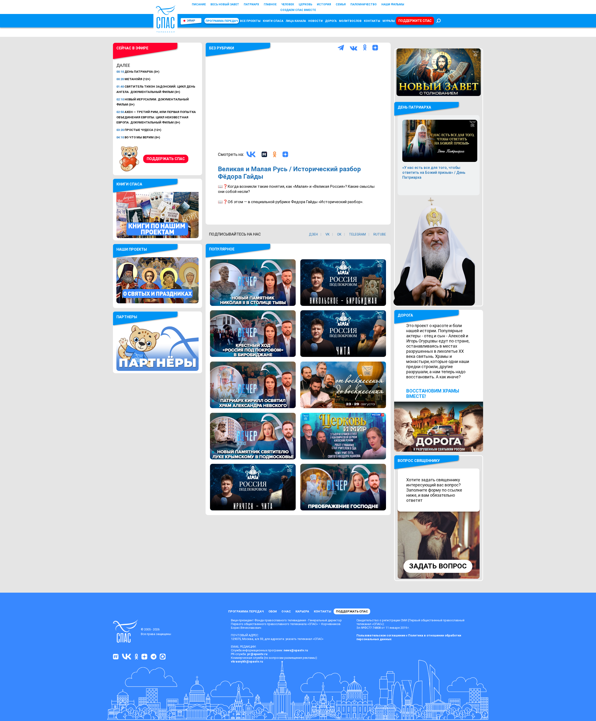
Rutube (379, 234)
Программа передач (222, 21)
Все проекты (250, 21)
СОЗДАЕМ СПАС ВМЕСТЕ (298, 10)
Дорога (331, 21)
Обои (272, 611)
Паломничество (363, 4)
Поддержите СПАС (415, 21)
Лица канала (296, 21)
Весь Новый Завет (224, 4)
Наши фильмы (392, 4)
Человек (287, 4)
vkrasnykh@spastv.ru (247, 661)
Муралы (389, 21)
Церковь (305, 4)
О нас (286, 611)
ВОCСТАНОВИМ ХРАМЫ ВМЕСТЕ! (432, 393)
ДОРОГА (405, 315)
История (324, 4)
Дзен (313, 234)
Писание (199, 4)
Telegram (357, 234)
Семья (341, 4)
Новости (315, 21)
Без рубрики (221, 48)
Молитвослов (350, 21)
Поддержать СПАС (166, 159)
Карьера (302, 611)
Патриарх (251, 4)
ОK (339, 234)
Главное (270, 4)
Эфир (191, 20)
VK (327, 234)
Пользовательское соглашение (380, 635)
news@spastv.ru (296, 650)
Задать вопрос (438, 566)
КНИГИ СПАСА (273, 21)
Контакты (372, 21)
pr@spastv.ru (257, 654)
